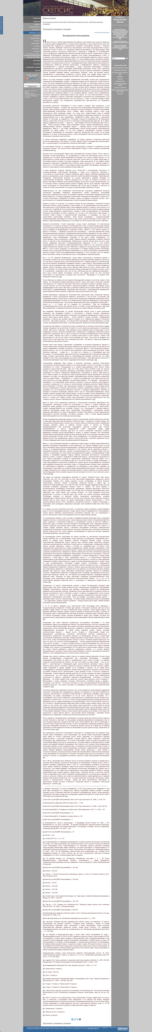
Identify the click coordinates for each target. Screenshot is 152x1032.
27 (76, 494)
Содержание (57, 29)
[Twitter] (75, 1019)
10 (57, 207)
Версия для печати (49, 18)
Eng (125, 1)
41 (44, 757)
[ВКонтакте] (72, 1019)
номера (36, 24)
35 (44, 619)
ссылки (36, 64)
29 (104, 520)
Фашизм (120, 78)
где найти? (35, 29)
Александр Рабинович (101, 32)
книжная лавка (33, 67)
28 (51, 500)
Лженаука (120, 93)
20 (96, 360)
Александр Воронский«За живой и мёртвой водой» (120, 42)
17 (103, 308)
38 (52, 687)
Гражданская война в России (120, 67)
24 (79, 416)
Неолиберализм (120, 81)
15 (60, 277)
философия (35, 43)
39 (57, 729)
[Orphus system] (122, 1029)
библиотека (34, 33)
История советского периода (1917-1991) (54, 22)
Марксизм (120, 76)
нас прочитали (34, 27)
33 (49, 582)
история (36, 46)
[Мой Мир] (80, 1019)
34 (73, 608)
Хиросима (120, 22)
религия (36, 41)
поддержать (1, 25)
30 (53, 524)
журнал (36, 21)
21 (100, 382)
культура (36, 51)
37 (87, 653)
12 (76, 219)
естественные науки (32, 54)
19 (101, 330)
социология (35, 49)
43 (59, 783)
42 (97, 768)
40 (54, 740)
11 (84, 209)
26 (52, 474)
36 (65, 626)
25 (69, 430)
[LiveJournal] (77, 1019)
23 (52, 412)
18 (107, 323)
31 (68, 533)
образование (35, 38)
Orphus (27, 92)
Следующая (67, 29)
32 (51, 571)
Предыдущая (47, 29)
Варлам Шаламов (120, 19)
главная (36, 18)
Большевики (46, 24)
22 (94, 399)
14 (108, 261)
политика (36, 35)
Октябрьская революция (96, 22)
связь (37, 70)
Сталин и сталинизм (120, 87)
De (128, 1)
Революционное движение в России (77, 22)
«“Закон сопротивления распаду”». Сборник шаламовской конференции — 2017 (120, 47)
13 (102, 226)
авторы (36, 60)
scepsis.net (104, 1027)
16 (95, 291)
